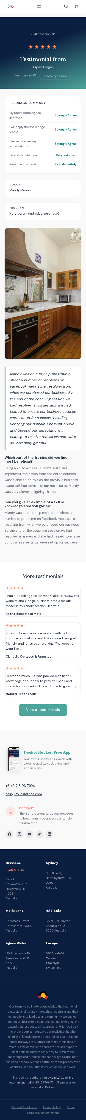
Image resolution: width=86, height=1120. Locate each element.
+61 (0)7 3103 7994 (20, 786)
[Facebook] (9, 834)
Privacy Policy (52, 1107)
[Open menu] (39, 6)
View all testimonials (43, 709)
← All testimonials (43, 34)
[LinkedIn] (49, 834)
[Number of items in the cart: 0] (76, 6)
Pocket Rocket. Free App (47, 752)
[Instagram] (19, 834)
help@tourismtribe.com (24, 794)
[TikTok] (39, 834)
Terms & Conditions (24, 1107)
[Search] (66, 6)
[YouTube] (29, 834)
